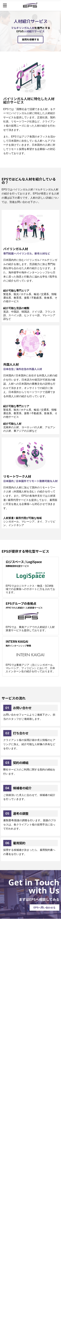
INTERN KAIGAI (17, 641)
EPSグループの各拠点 (21, 603)
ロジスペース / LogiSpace (24, 561)
